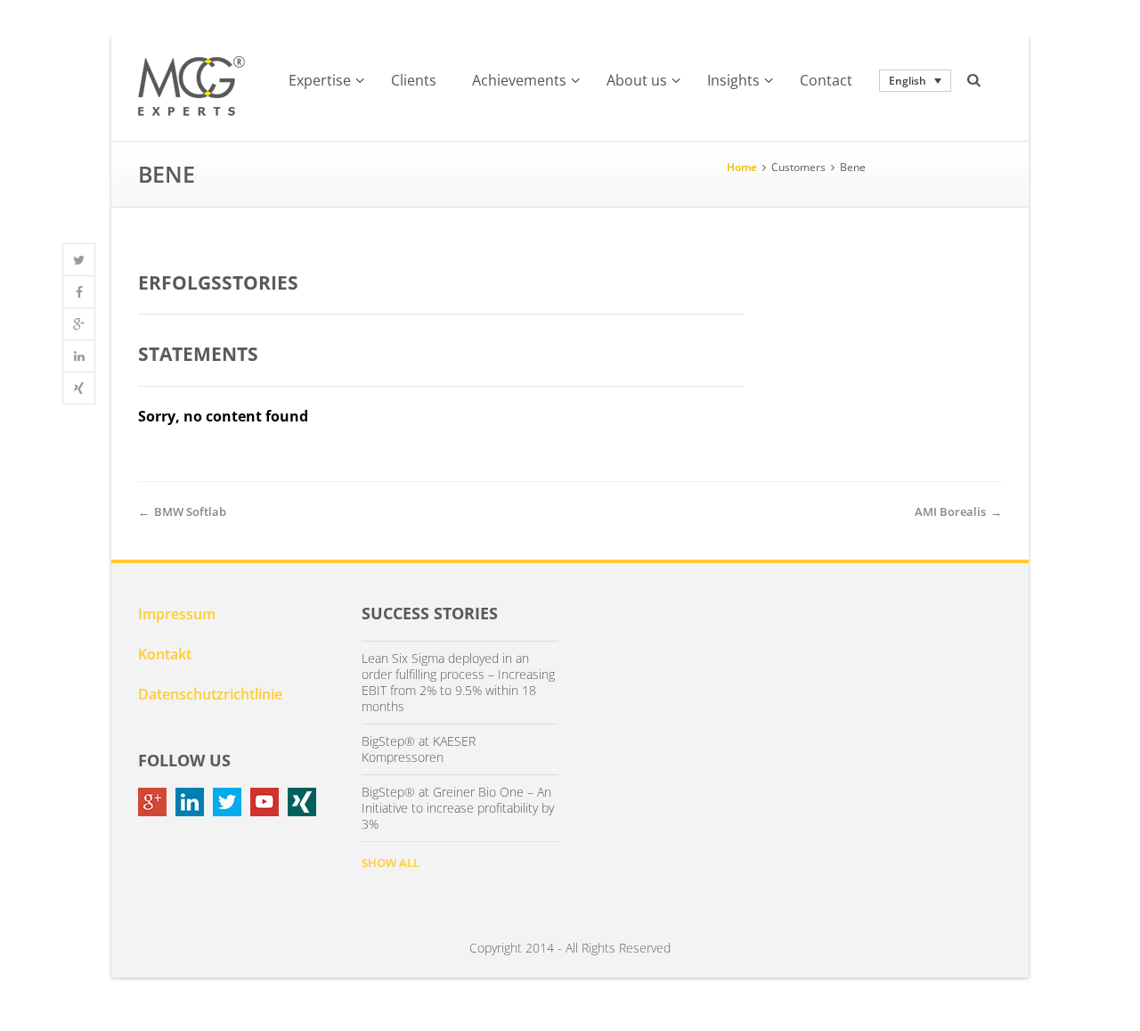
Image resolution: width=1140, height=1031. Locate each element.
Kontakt (164, 654)
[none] (915, 81)
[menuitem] (915, 81)
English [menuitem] (907, 80)
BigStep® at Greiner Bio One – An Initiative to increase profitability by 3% (458, 808)
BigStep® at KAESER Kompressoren (419, 749)
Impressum (177, 614)
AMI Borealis (950, 511)
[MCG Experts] (191, 86)
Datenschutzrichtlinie (210, 694)
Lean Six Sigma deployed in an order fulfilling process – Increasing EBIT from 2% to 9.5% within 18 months (458, 683)
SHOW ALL (390, 863)
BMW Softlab (190, 511)
